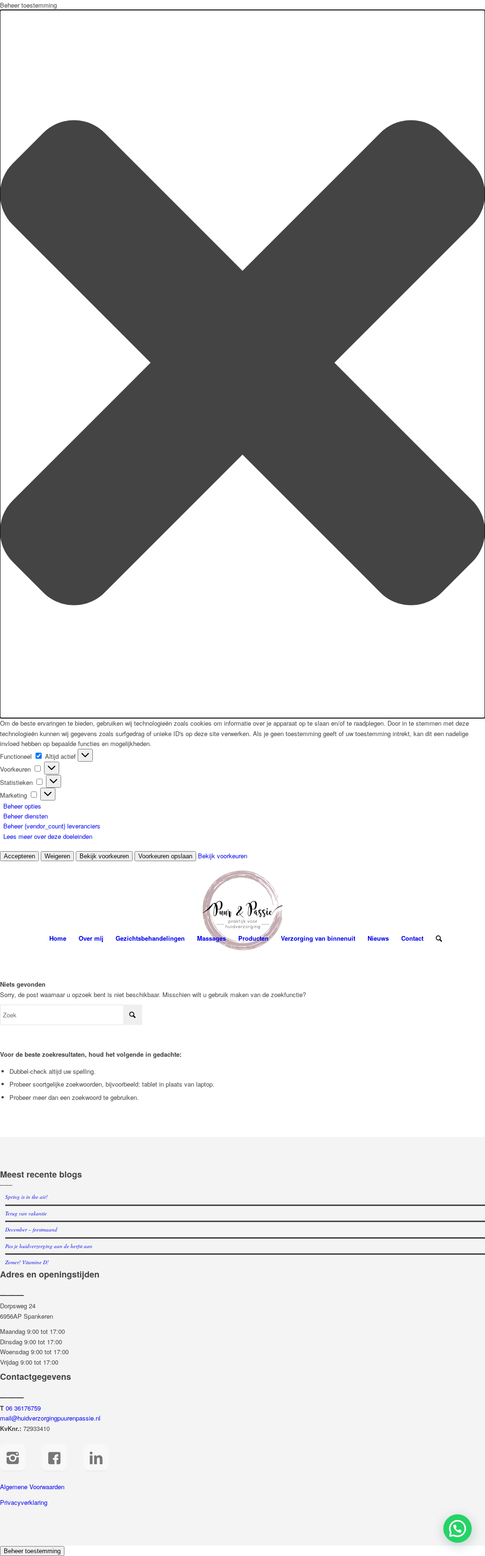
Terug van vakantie (26, 1213)
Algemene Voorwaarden (32, 1486)
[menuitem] (57, 938)
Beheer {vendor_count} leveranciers (51, 825)
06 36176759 (23, 1407)
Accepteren (19, 856)
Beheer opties (22, 805)
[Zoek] (436, 938)
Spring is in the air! (26, 1196)
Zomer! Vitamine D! (27, 1262)
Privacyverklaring (23, 1502)
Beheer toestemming (32, 1551)
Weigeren (57, 856)
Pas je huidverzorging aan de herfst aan (48, 1246)
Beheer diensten (25, 815)
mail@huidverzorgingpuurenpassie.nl (50, 1417)
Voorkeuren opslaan (165, 856)
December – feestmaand (31, 1229)
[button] (242, 364)
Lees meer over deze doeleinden (47, 836)
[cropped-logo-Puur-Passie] (242, 910)
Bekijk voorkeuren (104, 856)
